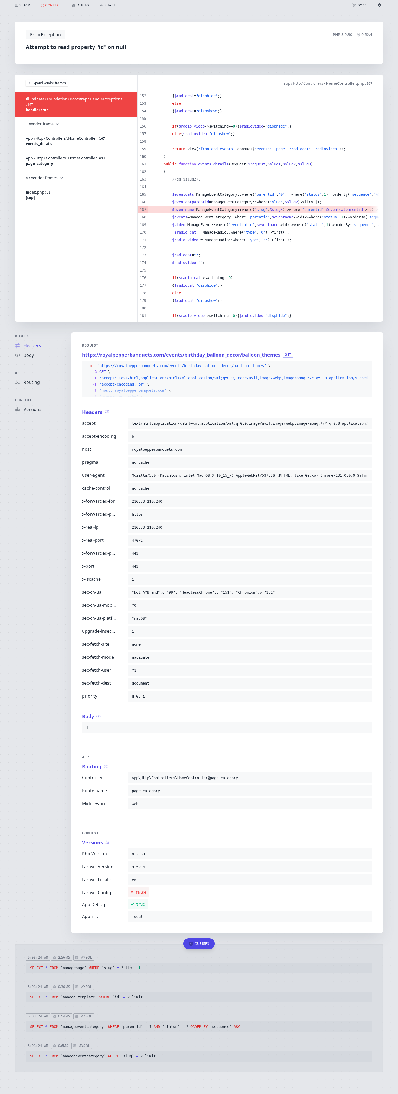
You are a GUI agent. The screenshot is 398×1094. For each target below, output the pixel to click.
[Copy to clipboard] (366, 366)
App (18, 373)
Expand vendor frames (49, 83)
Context (23, 400)
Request (23, 336)
